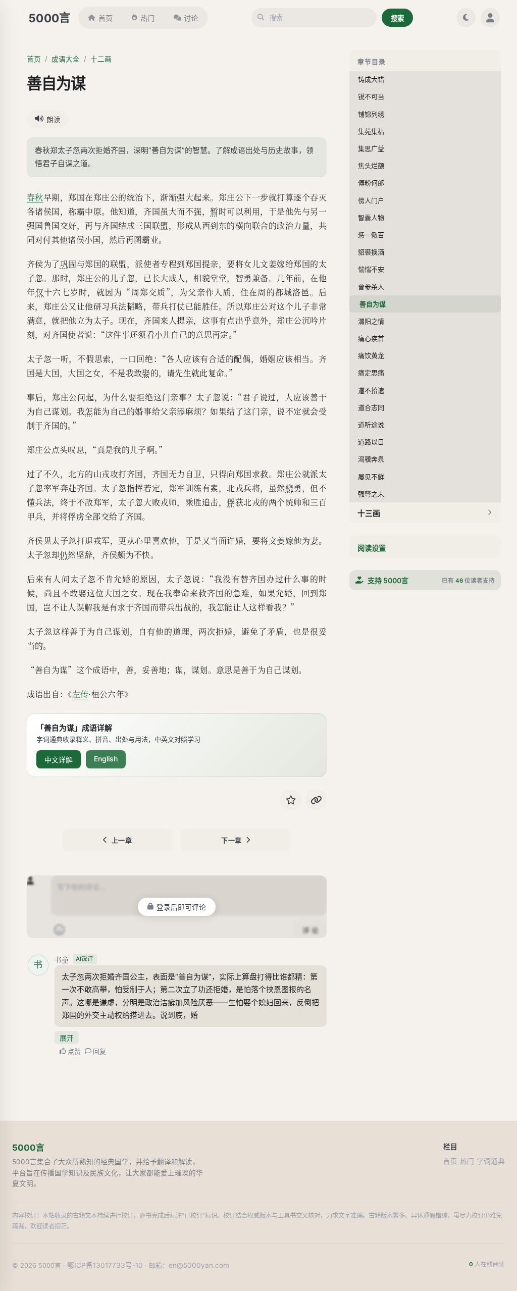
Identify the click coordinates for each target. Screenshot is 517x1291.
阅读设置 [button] (371, 548)
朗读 (53, 120)
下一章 (231, 840)
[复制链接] (316, 799)
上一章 (122, 840)
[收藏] (290, 799)
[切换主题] (466, 17)
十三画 (368, 513)
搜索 (397, 18)
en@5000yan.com (199, 1265)
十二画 (101, 59)
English (106, 758)
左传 (80, 694)
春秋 (35, 197)
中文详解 (58, 759)
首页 (105, 18)
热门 (147, 18)
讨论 (191, 18)
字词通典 (491, 1161)
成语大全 (65, 59)
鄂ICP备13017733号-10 (105, 1265)
